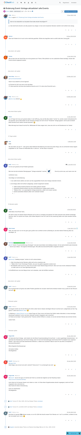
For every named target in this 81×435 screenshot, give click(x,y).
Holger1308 (11, 336)
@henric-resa (12, 98)
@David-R (11, 377)
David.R (10, 361)
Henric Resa (11, 76)
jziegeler (12, 427)
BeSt (10, 141)
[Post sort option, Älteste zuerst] (62, 11)
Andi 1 (10, 286)
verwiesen (40, 401)
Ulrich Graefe (12, 228)
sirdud (10, 116)
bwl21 (10, 164)
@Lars (14, 15)
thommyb (11, 242)
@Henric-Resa (23, 310)
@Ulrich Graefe (30, 242)
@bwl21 (11, 245)
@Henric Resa (15, 96)
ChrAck (10, 56)
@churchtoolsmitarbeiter (15, 78)
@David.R (18, 375)
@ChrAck (18, 76)
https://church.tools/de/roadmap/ (17, 379)
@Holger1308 (16, 361)
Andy (10, 15)
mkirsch (10, 36)
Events (7, 11)
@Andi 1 (15, 306)
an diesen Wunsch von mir (22, 313)
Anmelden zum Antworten (71, 11)
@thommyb (15, 257)
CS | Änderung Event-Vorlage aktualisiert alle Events (30, 17)
